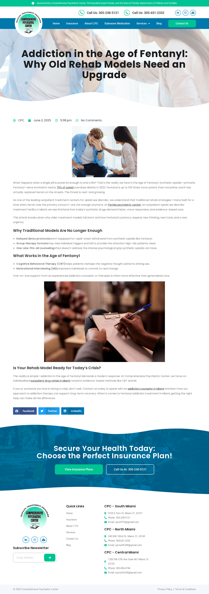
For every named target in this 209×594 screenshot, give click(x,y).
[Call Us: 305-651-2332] (127, 13)
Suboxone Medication (117, 23)
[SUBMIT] (49, 557)
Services (142, 23)
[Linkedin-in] (178, 13)
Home (56, 23)
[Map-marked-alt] (193, 13)
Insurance (72, 23)
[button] (25, 411)
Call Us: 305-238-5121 (103, 13)
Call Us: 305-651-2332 (148, 13)
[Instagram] (185, 13)
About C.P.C (91, 23)
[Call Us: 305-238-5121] (81, 13)
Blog (159, 23)
